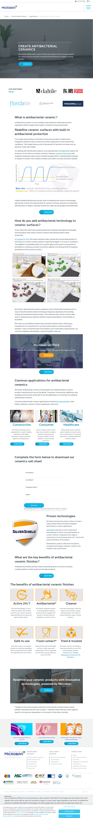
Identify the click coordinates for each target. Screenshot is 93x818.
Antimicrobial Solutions (36, 757)
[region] (46, 811)
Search (39, 791)
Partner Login (55, 791)
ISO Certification (46, 791)
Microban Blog (13, 791)
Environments (32, 766)
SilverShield (50, 530)
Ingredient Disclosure (80, 766)
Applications (32, 764)
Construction (22, 425)
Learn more (48, 212)
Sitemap (61, 791)
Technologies (32, 762)
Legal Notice (77, 764)
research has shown (63, 153)
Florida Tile (73, 655)
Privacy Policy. (20, 812)
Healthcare (71, 425)
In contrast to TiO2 (22, 239)
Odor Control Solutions (58, 757)
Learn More (23, 743)
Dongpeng (70, 657)
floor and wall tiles (62, 402)
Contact (6, 791)
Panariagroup (65, 655)
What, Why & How (34, 759)
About (75, 755)
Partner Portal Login (79, 768)
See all (11, 92)
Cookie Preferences (69, 806)
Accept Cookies (69, 811)
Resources (31, 768)
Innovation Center (56, 764)
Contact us (27, 64)
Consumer (46, 425)
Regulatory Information (80, 762)
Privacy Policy (21, 791)
